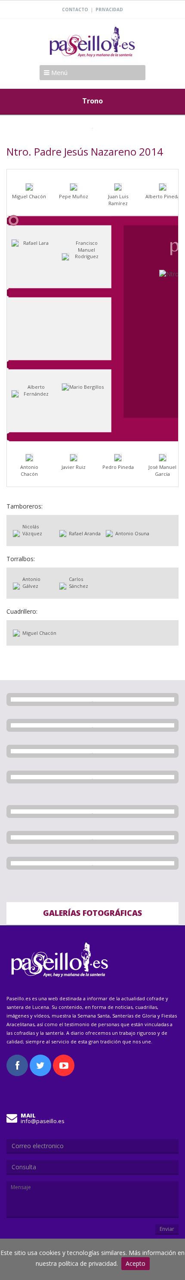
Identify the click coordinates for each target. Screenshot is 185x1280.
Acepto (135, 1263)
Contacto (75, 9)
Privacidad (109, 9)
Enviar (167, 1229)
